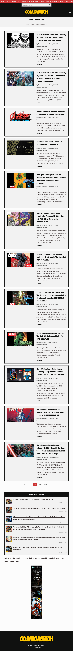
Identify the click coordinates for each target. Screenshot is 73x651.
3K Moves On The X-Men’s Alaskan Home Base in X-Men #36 (33, 500)
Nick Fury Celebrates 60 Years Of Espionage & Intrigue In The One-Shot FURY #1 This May (51, 257)
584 (30, 485)
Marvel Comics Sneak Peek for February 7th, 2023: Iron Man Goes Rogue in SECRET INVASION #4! (50, 412)
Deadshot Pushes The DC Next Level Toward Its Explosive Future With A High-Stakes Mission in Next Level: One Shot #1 (39, 538)
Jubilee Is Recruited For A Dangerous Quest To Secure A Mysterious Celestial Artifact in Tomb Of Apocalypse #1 (39, 518)
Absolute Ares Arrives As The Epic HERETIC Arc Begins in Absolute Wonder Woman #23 (38, 548)
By (41, 44)
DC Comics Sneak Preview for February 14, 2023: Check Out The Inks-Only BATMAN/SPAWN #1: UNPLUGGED (51, 38)
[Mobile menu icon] (70, 12)
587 (45, 485)
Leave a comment (41, 46)
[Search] (49, 5)
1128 (54, 485)
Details (38, 64)
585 (35, 485)
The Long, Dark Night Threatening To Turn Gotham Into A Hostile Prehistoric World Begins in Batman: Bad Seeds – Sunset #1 (38, 528)
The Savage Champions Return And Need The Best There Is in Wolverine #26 (39, 508)
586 (40, 485)
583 (25, 485)
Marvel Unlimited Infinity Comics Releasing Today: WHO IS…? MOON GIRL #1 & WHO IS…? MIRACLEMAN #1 (50, 372)
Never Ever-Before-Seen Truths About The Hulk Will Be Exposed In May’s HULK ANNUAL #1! (51, 336)
